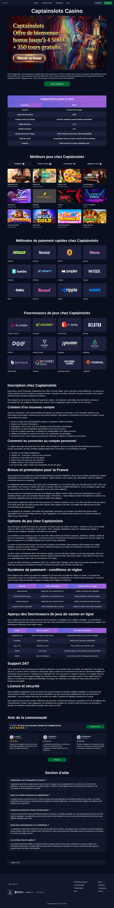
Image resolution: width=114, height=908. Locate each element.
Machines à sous (93, 163)
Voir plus (57, 759)
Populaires (18, 163)
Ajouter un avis (95, 726)
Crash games (68, 163)
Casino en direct (43, 163)
